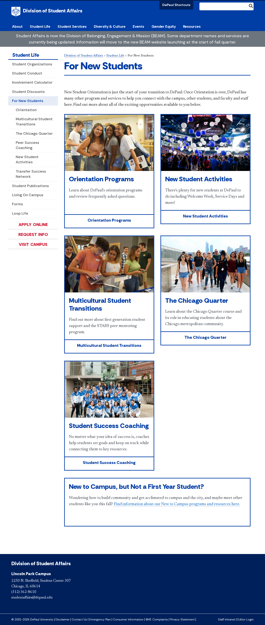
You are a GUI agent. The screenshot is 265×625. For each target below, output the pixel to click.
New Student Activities (27, 159)
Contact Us (79, 619)
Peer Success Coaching (27, 145)
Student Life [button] (40, 26)
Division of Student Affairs (52, 10)
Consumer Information (128, 619)
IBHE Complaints (157, 619)
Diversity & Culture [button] (109, 26)
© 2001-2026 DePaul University (32, 619)
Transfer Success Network (31, 174)
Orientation (26, 109)
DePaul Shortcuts (176, 5)
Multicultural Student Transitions (34, 122)
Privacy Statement (182, 619)
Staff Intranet (226, 619)
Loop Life (20, 213)
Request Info (33, 234)
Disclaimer (62, 619)
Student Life (25, 55)
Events (138, 26)
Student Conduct (27, 73)
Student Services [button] (72, 26)
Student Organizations (32, 64)
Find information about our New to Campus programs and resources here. (177, 504)
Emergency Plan (100, 619)
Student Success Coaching (109, 425)
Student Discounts (28, 91)
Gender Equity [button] (164, 26)
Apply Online (33, 224)
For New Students (27, 100)
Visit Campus (33, 244)
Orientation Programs (101, 179)
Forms (17, 204)
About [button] (17, 26)
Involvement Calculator (32, 82)
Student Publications (30, 185)
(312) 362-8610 (23, 592)
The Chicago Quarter (34, 133)
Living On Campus (27, 194)
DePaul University (16, 11)
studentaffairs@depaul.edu (32, 598)
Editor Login (245, 619)
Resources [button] (192, 26)
